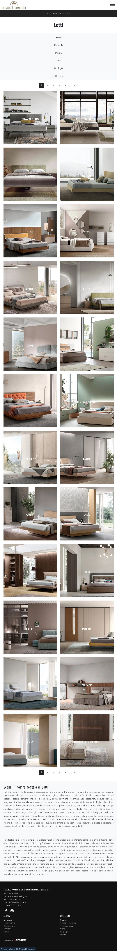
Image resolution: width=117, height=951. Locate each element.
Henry (87, 628)
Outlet (63, 934)
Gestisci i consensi (27, 949)
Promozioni (8, 928)
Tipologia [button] (58, 68)
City (87, 232)
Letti (68, 14)
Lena (86, 289)
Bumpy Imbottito (87, 742)
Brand (62, 928)
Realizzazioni (9, 925)
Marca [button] (58, 37)
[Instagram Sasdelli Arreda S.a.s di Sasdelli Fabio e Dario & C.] (12, 910)
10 (75, 85)
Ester (30, 628)
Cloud (30, 175)
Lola (30, 685)
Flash (30, 458)
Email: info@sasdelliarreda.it (16, 902)
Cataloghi (64, 931)
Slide (87, 458)
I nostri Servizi (10, 922)
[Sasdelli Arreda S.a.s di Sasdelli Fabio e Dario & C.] (14, 5)
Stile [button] (58, 60)
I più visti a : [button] (58, 76)
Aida (30, 232)
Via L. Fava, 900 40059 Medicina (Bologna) (15, 895)
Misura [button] (58, 52)
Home (49, 14)
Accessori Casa (66, 925)
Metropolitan (87, 119)
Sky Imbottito (87, 402)
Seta (30, 742)
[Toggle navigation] (112, 4)
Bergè (86, 175)
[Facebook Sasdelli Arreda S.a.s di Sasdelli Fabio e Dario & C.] (6, 910)
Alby (30, 572)
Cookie (12, 949)
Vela (30, 515)
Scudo (87, 345)
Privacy (4, 949)
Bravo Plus (30, 119)
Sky (30, 402)
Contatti (7, 931)
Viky (87, 515)
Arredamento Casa (59, 14)
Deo (87, 572)
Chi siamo (8, 919)
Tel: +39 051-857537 (13, 899)
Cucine (63, 919)
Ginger (30, 289)
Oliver (87, 685)
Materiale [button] (58, 45)
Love (30, 345)
